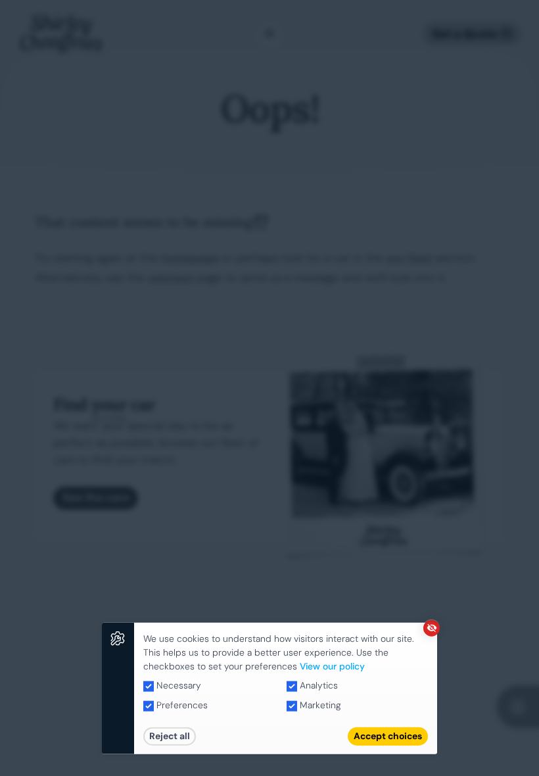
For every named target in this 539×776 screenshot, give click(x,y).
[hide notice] (431, 627)
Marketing (319, 705)
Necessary (177, 685)
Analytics (317, 685)
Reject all (169, 736)
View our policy (332, 665)
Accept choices (388, 736)
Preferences (181, 705)
